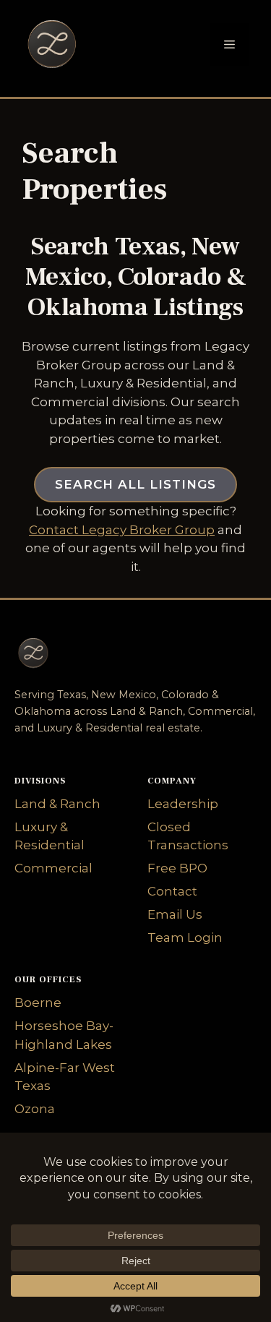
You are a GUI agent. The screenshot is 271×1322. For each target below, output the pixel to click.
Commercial (53, 868)
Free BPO (177, 868)
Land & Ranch (57, 804)
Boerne (37, 1002)
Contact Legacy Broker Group (122, 530)
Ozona (34, 1109)
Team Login (185, 937)
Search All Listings (135, 484)
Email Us (174, 914)
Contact (172, 891)
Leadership (182, 804)
